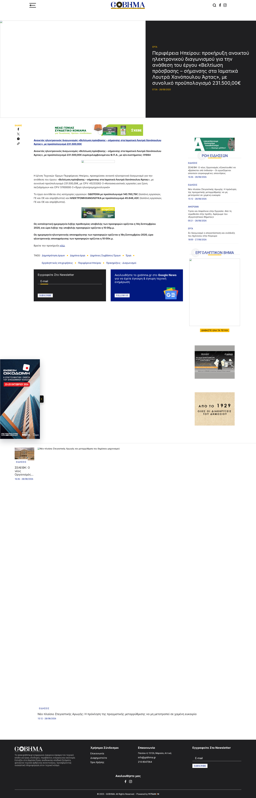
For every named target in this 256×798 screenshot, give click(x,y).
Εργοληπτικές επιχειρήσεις (57, 263)
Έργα (128, 255)
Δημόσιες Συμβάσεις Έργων (105, 255)
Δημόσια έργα (77, 255)
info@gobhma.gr (147, 757)
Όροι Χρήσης (97, 762)
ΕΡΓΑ (154, 47)
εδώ (62, 245)
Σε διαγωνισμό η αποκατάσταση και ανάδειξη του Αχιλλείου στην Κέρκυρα (211, 234)
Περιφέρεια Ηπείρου (89, 263)
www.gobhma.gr (25, 755)
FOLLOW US (122, 295)
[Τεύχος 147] (214, 292)
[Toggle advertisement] (42, 399)
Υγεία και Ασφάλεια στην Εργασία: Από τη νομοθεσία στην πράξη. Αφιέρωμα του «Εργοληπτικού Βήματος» (209, 214)
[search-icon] (214, 5)
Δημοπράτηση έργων (53, 255)
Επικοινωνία (97, 753)
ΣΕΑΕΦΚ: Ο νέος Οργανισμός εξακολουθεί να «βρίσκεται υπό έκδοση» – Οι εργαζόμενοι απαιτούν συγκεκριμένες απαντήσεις (212, 170)
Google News (167, 275)
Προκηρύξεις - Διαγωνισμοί (121, 263)
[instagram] (225, 5)
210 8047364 (145, 761)
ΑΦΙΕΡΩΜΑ (193, 206)
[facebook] (220, 5)
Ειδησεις (192, 163)
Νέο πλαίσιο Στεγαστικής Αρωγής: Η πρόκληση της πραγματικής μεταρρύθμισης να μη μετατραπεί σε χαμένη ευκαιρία (212, 192)
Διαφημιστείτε (98, 757)
